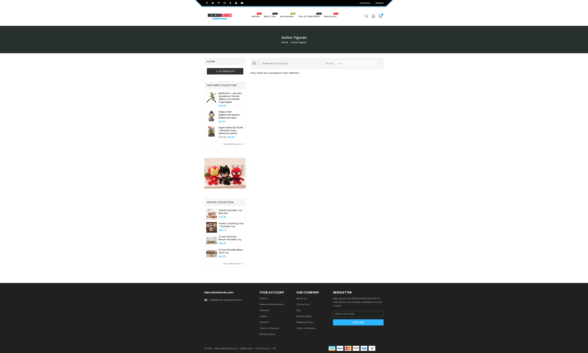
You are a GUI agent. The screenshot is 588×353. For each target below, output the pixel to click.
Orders (263, 316)
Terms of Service (269, 328)
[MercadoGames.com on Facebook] (207, 3)
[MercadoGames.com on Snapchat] (236, 3)
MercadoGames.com (219, 292)
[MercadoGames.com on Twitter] (213, 3)
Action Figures (298, 42)
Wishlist (379, 3)
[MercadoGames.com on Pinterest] (218, 3)
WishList (264, 322)
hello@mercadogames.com (226, 299)
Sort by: (330, 63)
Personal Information (272, 304)
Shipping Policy (304, 322)
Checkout (365, 3)
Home (284, 42)
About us (301, 298)
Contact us (302, 304)
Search (264, 298)
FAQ (298, 310)
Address (264, 310)
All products (227, 71)
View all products (234, 144)
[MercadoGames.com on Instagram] (224, 3)
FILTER (211, 61)
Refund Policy (304, 316)
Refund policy (267, 334)
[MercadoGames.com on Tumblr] (230, 3)
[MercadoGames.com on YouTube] (242, 3)
